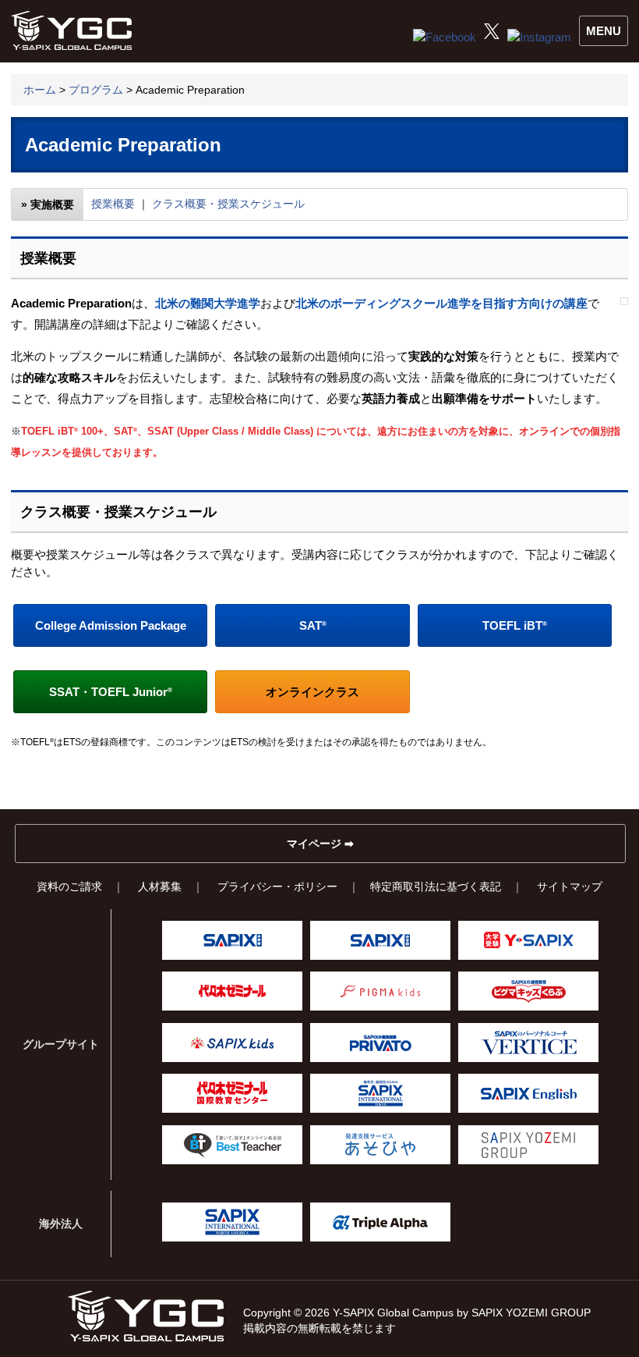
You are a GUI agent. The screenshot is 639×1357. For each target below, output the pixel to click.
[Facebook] (444, 37)
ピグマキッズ (380, 991)
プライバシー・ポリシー (277, 886)
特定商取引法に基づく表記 (435, 886)
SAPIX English (528, 1093)
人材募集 (160, 886)
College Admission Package (110, 625)
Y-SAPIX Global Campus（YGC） (146, 1316)
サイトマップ (569, 886)
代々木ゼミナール (232, 991)
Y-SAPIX (528, 940)
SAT (313, 625)
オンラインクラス (312, 691)
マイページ (314, 843)
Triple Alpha (380, 1222)
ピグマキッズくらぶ (528, 991)
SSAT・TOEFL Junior (110, 691)
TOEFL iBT (514, 625)
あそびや (380, 1144)
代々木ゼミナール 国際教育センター (232, 1093)
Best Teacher (232, 1144)
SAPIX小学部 (232, 940)
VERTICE (528, 1042)
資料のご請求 (69, 886)
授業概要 (113, 203)
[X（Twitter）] (492, 34)
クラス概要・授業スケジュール (228, 203)
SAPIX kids (232, 1042)
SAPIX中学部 (380, 940)
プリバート (380, 1042)
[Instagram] (539, 37)
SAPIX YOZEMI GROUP (528, 1144)
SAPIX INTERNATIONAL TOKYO (380, 1093)
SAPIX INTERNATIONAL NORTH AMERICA (232, 1222)
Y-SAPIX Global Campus (75, 31)
